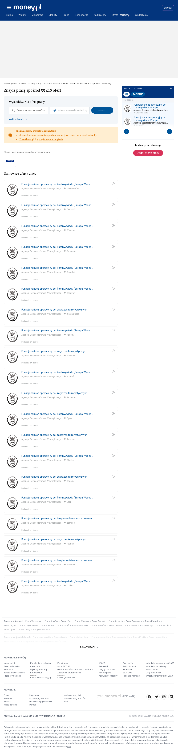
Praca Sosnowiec (80, 625)
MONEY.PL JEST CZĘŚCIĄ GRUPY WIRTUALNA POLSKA (34, 716)
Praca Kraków (51, 621)
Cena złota (35, 666)
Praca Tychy (24, 629)
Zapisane (138, 94)
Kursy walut (9, 663)
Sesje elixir (103, 666)
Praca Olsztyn (146, 625)
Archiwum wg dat (72, 695)
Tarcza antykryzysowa (14, 673)
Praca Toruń (63, 625)
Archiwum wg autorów (75, 698)
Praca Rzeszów (98, 625)
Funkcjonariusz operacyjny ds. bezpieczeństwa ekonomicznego (57, 518)
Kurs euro (8, 669)
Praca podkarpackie (30, 641)
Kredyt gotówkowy (66, 677)
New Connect (152, 669)
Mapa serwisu (10, 705)
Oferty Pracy (35, 83)
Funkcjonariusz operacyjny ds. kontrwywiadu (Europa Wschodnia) (57, 184)
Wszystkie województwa (54, 641)
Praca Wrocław (82, 621)
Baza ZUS (127, 673)
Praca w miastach (12, 676)
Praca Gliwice (115, 625)
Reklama (8, 698)
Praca (23, 83)
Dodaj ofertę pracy (148, 153)
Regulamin (34, 695)
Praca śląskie (60, 637)
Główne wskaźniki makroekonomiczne (75, 669)
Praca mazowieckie (42, 637)
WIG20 (102, 663)
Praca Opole (9, 629)
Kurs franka (62, 663)
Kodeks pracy (105, 673)
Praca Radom (48, 625)
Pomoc (32, 705)
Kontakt (7, 701)
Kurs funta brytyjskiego (41, 663)
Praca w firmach (52, 83)
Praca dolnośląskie (121, 637)
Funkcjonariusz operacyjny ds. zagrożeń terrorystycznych (54, 309)
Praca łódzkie (139, 637)
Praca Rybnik (162, 625)
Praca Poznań (98, 621)
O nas (6, 695)
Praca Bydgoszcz (134, 621)
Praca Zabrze (131, 625)
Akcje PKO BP (63, 666)
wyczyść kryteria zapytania (50, 139)
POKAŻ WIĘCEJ (87, 647)
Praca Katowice (152, 621)
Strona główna (11, 83)
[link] (61, 189)
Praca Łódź (66, 621)
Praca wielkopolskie (79, 637)
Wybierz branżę (16, 119)
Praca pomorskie (157, 637)
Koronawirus (36, 673)
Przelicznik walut (12, 666)
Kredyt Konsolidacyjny (40, 677)
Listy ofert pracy (153, 673)
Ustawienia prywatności (40, 701)
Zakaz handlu (129, 666)
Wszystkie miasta (41, 629)
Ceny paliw (128, 663)
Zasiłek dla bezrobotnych (69, 673)
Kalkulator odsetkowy (156, 666)
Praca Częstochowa (29, 625)
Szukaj (102, 110)
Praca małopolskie (100, 637)
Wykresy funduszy (38, 669)
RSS (66, 701)
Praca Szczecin (115, 621)
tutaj (69, 746)
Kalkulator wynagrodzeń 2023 (160, 663)
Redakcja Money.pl (131, 676)
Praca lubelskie (11, 641)
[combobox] (28, 110)
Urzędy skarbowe (107, 669)
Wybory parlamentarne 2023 (159, 676)
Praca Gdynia (10, 625)
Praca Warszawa (33, 621)
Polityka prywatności (39, 698)
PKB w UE (127, 669)
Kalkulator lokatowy (108, 676)
